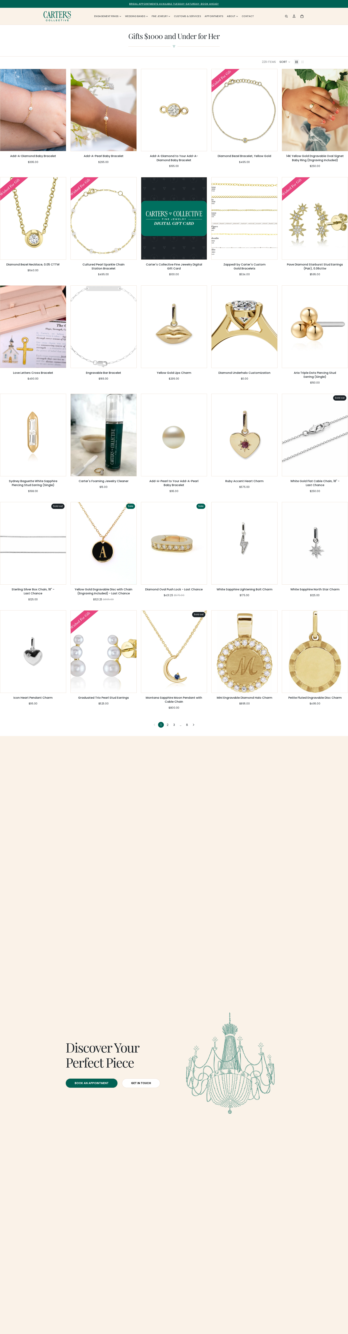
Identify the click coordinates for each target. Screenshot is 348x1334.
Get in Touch (141, 1083)
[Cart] (302, 16)
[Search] (286, 16)
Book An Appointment (92, 1083)
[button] (284, 62)
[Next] (193, 725)
